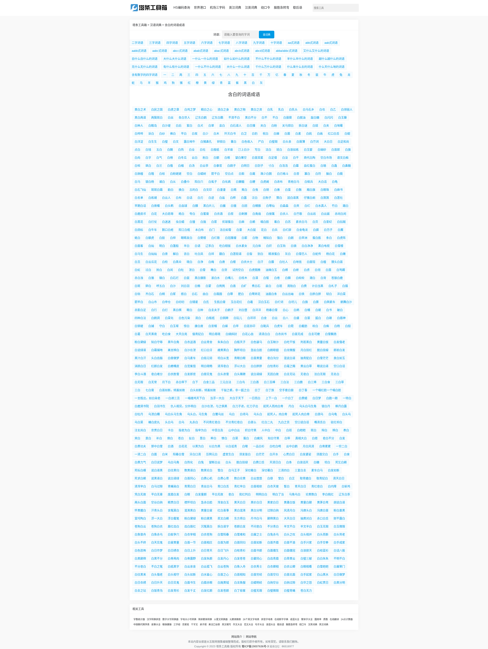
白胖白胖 (315, 293)
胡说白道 (339, 502)
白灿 (151, 245)
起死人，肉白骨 (277, 414)
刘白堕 (243, 310)
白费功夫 (140, 446)
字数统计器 (139, 619)
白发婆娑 (305, 454)
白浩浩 (283, 165)
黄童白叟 (206, 510)
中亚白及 (217, 430)
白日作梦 (157, 550)
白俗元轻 (206, 358)
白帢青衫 (240, 550)
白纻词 (279, 302)
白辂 (323, 165)
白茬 (231, 213)
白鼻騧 (346, 165)
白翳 (299, 189)
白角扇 (256, 213)
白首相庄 (206, 542)
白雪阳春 (223, 534)
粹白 (213, 438)
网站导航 (251, 636)
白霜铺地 (157, 350)
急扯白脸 (256, 350)
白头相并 (306, 534)
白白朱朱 (322, 558)
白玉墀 (174, 326)
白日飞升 (223, 550)
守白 (162, 326)
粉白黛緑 (140, 342)
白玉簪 (342, 117)
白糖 (316, 462)
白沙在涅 (190, 350)
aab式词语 (331, 42)
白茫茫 (260, 454)
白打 (165, 310)
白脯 (223, 205)
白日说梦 (157, 462)
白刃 (200, 197)
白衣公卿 (289, 566)
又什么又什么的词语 (316, 50)
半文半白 (306, 526)
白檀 (323, 261)
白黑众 (177, 261)
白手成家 (339, 542)
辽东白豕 (344, 494)
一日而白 (254, 398)
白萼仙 (270, 205)
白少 (205, 133)
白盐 (222, 197)
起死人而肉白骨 (273, 406)
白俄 (170, 165)
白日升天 (157, 582)
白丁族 (270, 390)
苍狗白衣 (157, 526)
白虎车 (278, 326)
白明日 (245, 165)
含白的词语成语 (175, 25)
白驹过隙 (289, 582)
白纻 (307, 205)
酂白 (279, 197)
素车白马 (317, 470)
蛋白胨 (316, 237)
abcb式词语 (242, 50)
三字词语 (155, 42)
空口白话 (339, 366)
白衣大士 (246, 261)
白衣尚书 (281, 334)
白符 (318, 173)
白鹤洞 (155, 318)
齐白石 (149, 293)
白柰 (165, 253)
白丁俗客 (240, 590)
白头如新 (190, 574)
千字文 (194, 624)
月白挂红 (306, 350)
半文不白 (289, 526)
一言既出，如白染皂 (147, 398)
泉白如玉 (339, 358)
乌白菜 (139, 422)
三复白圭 (300, 470)
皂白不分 (328, 438)
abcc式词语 (180, 50)
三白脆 (298, 382)
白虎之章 (173, 109)
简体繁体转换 (205, 619)
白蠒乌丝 (218, 414)
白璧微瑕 (273, 590)
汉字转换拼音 (154, 619)
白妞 (315, 125)
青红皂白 (317, 486)
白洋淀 (139, 141)
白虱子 (212, 181)
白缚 (285, 269)
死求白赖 (140, 478)
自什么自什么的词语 (144, 58)
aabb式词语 (139, 50)
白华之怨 (306, 582)
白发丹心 (223, 558)
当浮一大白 (217, 398)
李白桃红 (328, 494)
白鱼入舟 (240, 566)
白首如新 (256, 542)
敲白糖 (315, 117)
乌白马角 (173, 462)
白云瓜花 (151, 261)
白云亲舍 (190, 566)
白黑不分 (157, 558)
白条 (289, 462)
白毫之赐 (289, 366)
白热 (181, 149)
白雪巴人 (301, 253)
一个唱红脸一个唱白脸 (326, 390)
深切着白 (250, 470)
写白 (257, 149)
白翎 (317, 269)
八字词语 (241, 42)
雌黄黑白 (223, 350)
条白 (329, 237)
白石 (194, 293)
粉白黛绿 (190, 518)
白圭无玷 (289, 374)
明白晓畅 (206, 366)
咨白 (186, 253)
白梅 (211, 261)
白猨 (192, 221)
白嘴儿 (229, 277)
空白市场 (326, 157)
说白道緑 (256, 374)
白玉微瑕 (339, 526)
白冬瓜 (182, 157)
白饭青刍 (157, 590)
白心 (285, 310)
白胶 (162, 237)
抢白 (159, 269)
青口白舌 (223, 486)
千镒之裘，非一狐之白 (235, 390)
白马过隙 (157, 486)
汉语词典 (155, 25)
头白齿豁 (157, 358)
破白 (340, 310)
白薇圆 (218, 293)
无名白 (335, 374)
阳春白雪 (178, 454)
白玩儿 (238, 318)
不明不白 (339, 558)
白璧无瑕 (256, 590)
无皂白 (304, 374)
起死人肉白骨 (301, 414)
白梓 (173, 237)
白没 (285, 157)
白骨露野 (190, 558)
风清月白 (289, 510)
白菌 (287, 133)
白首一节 (190, 542)
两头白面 (140, 502)
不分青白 (273, 526)
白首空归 (273, 574)
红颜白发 (157, 366)
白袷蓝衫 (322, 550)
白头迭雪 (223, 374)
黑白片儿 (209, 205)
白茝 (214, 221)
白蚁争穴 (173, 534)
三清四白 (284, 470)
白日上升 (190, 550)
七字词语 (224, 42)
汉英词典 (251, 7)
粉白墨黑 (339, 510)
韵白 (170, 189)
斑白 (313, 430)
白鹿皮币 (140, 213)
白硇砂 (322, 149)
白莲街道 (236, 253)
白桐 (162, 293)
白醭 (195, 205)
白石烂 (174, 277)
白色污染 (184, 318)
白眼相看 (306, 566)
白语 (197, 245)
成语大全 (294, 619)
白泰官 (218, 165)
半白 (186, 245)
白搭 (315, 438)
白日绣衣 (173, 550)
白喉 (245, 446)
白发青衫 (173, 590)
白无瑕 (139, 382)
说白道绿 (173, 478)
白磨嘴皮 (173, 366)
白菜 (235, 438)
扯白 (192, 438)
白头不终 (140, 542)
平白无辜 (157, 494)
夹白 (263, 125)
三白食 (326, 382)
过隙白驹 (273, 510)
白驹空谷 (273, 582)
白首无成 (297, 334)
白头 (228, 462)
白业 (192, 149)
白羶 (151, 173)
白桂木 (243, 277)
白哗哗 (139, 133)
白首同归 (240, 542)
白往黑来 (140, 574)
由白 (205, 293)
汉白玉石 (264, 302)
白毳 (334, 165)
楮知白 (267, 237)
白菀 (291, 326)
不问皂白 (256, 526)
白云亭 (204, 165)
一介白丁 (288, 398)
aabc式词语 (159, 50)
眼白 (189, 310)
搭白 (184, 293)
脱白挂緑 (322, 350)
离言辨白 (173, 350)
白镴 (233, 205)
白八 (285, 318)
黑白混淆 (240, 510)
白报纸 (215, 149)
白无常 (152, 382)
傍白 (170, 438)
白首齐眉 (273, 542)
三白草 (339, 382)
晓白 (189, 261)
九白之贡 (284, 422)
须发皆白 (245, 454)
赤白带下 (181, 382)
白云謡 (325, 213)
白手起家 (306, 574)
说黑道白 (157, 478)
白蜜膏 (204, 213)
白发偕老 (339, 342)
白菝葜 (287, 117)
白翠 (211, 125)
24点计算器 (347, 619)
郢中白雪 (157, 446)
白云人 (166, 197)
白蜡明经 (256, 582)
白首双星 (257, 157)
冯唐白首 (322, 510)
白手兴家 (306, 542)
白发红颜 (206, 590)
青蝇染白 (173, 486)
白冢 (173, 293)
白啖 (137, 165)
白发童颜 (201, 494)
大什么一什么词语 (238, 66)
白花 (154, 213)
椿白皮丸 (154, 422)
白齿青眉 (273, 558)
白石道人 (236, 125)
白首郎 (335, 149)
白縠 (241, 173)
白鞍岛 (152, 125)
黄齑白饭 (289, 502)
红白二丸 (267, 422)
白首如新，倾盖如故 (172, 390)
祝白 (265, 133)
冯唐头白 (306, 510)
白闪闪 (328, 117)
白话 (189, 197)
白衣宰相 (190, 534)
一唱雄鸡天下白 (195, 398)
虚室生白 (228, 454)
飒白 (148, 165)
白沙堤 (166, 125)
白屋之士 (256, 534)
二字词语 (137, 42)
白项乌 (244, 414)
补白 (159, 438)
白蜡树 (201, 173)
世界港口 (200, 7)
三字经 (176, 624)
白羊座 (228, 149)
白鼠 (186, 277)
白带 (287, 438)
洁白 (268, 149)
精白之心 (206, 109)
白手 (336, 454)
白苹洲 (303, 237)
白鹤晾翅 (273, 350)
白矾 (309, 133)
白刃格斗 (282, 173)
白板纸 (210, 318)
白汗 (260, 261)
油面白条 (271, 293)
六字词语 (207, 42)
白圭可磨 (314, 334)
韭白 (222, 125)
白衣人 (284, 213)
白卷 (277, 277)
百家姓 (185, 624)
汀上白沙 (244, 149)
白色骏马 (256, 342)
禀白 (148, 438)
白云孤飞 (206, 566)
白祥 (211, 253)
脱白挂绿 (242, 462)
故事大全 (156, 624)
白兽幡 (155, 205)
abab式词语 (200, 50)
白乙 (333, 109)
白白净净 (307, 245)
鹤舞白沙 (346, 302)
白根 (227, 157)
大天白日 (289, 518)
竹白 (335, 205)
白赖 (252, 221)
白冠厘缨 (230, 237)
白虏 (307, 269)
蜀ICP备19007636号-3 (255, 646)
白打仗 (152, 221)
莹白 (281, 478)
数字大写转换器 (170, 619)
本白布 (199, 229)
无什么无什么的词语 (144, 66)
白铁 (301, 293)
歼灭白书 (230, 133)
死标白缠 (140, 470)
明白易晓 (214, 334)
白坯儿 (292, 302)
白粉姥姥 (175, 173)
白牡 (181, 269)
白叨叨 (180, 302)
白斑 (137, 285)
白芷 (292, 478)
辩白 (324, 430)
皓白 (181, 213)
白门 (212, 229)
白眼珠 (324, 189)
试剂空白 (238, 269)
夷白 (244, 189)
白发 (342, 438)
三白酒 (254, 382)
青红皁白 (240, 486)
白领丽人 (346, 109)
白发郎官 (190, 374)
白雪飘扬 (330, 334)
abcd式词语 (262, 50)
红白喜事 (223, 510)
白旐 (203, 221)
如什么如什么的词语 (237, 58)
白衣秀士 (256, 566)
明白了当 (278, 494)
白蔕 (230, 293)
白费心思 (223, 478)
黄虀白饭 (322, 342)
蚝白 (137, 237)
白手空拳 (322, 542)
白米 (165, 454)
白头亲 (287, 141)
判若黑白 (306, 342)
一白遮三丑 (172, 398)
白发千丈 (190, 590)
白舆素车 (329, 302)
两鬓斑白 (157, 117)
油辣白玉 (271, 269)
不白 (275, 117)
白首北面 (289, 574)
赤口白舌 (322, 518)
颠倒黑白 (273, 518)
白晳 (266, 277)
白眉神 (341, 318)
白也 (322, 109)
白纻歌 (215, 237)
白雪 (202, 269)
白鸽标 (139, 229)
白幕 (296, 165)
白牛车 (152, 229)
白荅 (296, 173)
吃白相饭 (225, 245)
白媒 (225, 326)
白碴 (329, 318)
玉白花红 (236, 302)
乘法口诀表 (214, 624)
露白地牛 (189, 141)
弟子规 (203, 624)
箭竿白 (139, 302)
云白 (194, 157)
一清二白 (140, 454)
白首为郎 (223, 542)
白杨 (337, 326)
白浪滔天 (302, 462)
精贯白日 (173, 502)
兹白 (268, 285)
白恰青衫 (273, 366)
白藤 (271, 261)
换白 (181, 189)
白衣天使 (273, 486)
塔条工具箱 (139, 25)
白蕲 (244, 237)
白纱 (162, 133)
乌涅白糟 (154, 414)
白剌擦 (243, 213)
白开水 (274, 454)
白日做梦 (339, 574)
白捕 (151, 326)
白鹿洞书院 (142, 406)
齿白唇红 (190, 526)
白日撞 (251, 125)
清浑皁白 (140, 486)
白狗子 (267, 197)
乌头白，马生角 (197, 414)
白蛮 (288, 189)
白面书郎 (256, 550)
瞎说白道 (322, 366)
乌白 (232, 414)
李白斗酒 (140, 374)
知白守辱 (157, 342)
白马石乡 (308, 109)
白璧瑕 (273, 141)
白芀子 (328, 229)
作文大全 (237, 624)
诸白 (162, 181)
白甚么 (252, 422)
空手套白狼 (286, 390)
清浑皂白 (223, 366)
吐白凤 (199, 253)
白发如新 (333, 470)
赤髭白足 (140, 310)
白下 (195, 382)
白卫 (244, 133)
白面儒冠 (289, 550)
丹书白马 (256, 518)
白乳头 (293, 109)
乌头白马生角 (307, 406)
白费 (304, 285)
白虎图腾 (254, 269)
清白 (198, 318)
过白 (148, 269)
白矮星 (193, 302)
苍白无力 (306, 590)
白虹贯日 (322, 582)
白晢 (249, 253)
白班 (289, 430)
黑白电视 (324, 245)
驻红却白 (336, 422)
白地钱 (297, 261)
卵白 (148, 285)
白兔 (201, 462)
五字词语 (189, 42)
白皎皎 (300, 277)
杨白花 (330, 253)
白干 (296, 157)
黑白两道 (140, 117)
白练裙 (152, 197)
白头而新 (322, 534)
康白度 (199, 326)
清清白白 (264, 334)
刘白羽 (185, 285)
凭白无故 (140, 494)
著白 (233, 141)
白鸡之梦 (190, 109)
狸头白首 (337, 261)
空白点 (229, 173)
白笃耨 (340, 269)
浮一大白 (157, 518)
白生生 (152, 141)
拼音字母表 (267, 619)
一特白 (347, 398)
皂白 (231, 494)
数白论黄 (240, 478)
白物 (255, 237)
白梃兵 (308, 181)
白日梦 (316, 398)
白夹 (326, 125)
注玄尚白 (140, 430)
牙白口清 (195, 454)
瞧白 (213, 269)
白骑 (293, 245)
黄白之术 (140, 109)
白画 (320, 133)
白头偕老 (157, 574)
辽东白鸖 (217, 117)
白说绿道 (140, 350)
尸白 (261, 141)
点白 (137, 149)
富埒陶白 (140, 518)
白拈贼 (341, 221)
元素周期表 (235, 619)
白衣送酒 (190, 342)
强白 (280, 237)
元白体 (256, 245)
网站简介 (236, 636)
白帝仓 (166, 302)
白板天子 (240, 342)
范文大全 (248, 624)
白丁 (257, 390)
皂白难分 (157, 374)
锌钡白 (221, 141)
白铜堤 (139, 326)
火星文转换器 (221, 619)
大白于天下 (237, 398)
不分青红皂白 (234, 422)
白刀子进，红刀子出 (245, 406)
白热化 (188, 462)
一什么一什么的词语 (205, 58)
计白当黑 (317, 285)
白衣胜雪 (173, 374)
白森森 (284, 205)
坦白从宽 (223, 358)
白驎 (288, 277)
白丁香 (303, 390)
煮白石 (256, 285)
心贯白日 (289, 454)
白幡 (307, 310)
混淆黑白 (190, 510)
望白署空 (241, 157)
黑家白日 (273, 502)
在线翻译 (334, 619)
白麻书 (338, 189)
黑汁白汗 (140, 358)
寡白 (307, 173)
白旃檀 (139, 173)
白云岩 (311, 213)
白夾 (296, 205)
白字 (148, 157)
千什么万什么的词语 (268, 66)
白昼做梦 (173, 358)
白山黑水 (322, 574)
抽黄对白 (306, 518)
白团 (244, 205)
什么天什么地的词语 (331, 66)
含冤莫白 (173, 510)
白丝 (170, 117)
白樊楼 (201, 237)
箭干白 (215, 173)
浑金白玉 (223, 502)
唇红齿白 (173, 526)
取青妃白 (322, 478)
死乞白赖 (341, 462)
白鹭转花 (254, 293)
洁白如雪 (225, 229)
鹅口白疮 (167, 229)
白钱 (148, 149)
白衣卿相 (273, 566)
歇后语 (297, 7)
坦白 (327, 462)
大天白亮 (181, 334)
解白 (176, 253)
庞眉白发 (173, 494)
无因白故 (273, 374)
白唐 (222, 261)
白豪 (239, 229)
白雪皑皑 (322, 566)
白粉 (274, 125)
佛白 (173, 133)
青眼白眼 (240, 358)
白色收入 (247, 141)
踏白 (345, 205)
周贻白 (291, 285)
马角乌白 (294, 494)
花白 (264, 229)
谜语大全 (270, 624)
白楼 (233, 261)
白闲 (170, 269)
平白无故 (217, 494)
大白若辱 (167, 213)
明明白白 (261, 494)
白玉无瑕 (322, 526)
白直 (233, 285)
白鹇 (296, 310)
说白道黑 (157, 470)
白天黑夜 (151, 334)
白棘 (276, 133)
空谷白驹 (157, 502)
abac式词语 (221, 50)
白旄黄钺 (223, 582)
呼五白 (160, 285)
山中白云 (234, 430)
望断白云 (214, 462)
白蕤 (340, 173)
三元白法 (225, 382)
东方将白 (240, 518)
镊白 (162, 277)
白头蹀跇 (240, 374)
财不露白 (339, 518)
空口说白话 (302, 422)
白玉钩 (281, 245)
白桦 (233, 197)
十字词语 (276, 42)
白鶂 (233, 189)
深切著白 (267, 470)
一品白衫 (258, 446)
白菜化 (169, 318)
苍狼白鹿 (337, 277)
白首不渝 (289, 542)
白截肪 (303, 326)
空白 (189, 173)
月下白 (166, 382)
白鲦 (197, 285)
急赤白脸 (206, 502)
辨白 (335, 430)
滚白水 (215, 277)
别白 (260, 253)
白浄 (200, 261)
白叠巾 (185, 181)
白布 (178, 197)
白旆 (305, 302)
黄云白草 (306, 366)
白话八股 (339, 550)
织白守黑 (250, 430)
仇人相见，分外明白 (183, 406)
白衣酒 (218, 213)
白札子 (332, 285)
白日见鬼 (173, 582)
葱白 (202, 438)
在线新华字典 (281, 619)
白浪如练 (293, 149)
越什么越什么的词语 (331, 58)
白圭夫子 (214, 310)
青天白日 (300, 486)
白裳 (307, 318)
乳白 (281, 109)
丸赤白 (193, 422)
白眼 (187, 494)
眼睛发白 (186, 237)
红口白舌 (333, 133)
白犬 (200, 125)
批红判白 (245, 494)
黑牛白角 (173, 342)
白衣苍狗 (206, 534)
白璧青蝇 (289, 590)
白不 (264, 117)
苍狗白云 (140, 526)
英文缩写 (226, 624)
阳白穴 (199, 181)
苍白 (181, 438)
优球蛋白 (228, 221)
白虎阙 (264, 181)
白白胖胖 (256, 366)
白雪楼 (339, 245)
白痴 (326, 326)
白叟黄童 (173, 542)
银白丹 (326, 406)
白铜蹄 (224, 318)
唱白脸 (264, 221)
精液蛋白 (274, 253)
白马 (137, 181)
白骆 (151, 277)
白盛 (296, 318)
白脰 (348, 326)
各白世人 (184, 117)
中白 (278, 430)
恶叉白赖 (223, 518)
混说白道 (289, 358)
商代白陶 (309, 157)
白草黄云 (289, 558)
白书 (329, 310)
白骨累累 (325, 446)
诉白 (151, 133)
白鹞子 (231, 165)
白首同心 (190, 478)
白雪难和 (240, 534)
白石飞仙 (140, 189)
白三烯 (312, 382)
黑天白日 (240, 502)
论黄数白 (311, 494)
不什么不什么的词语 (268, 58)
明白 (162, 245)
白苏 (288, 221)
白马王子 (234, 470)
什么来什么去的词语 (300, 66)
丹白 (291, 406)
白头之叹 (289, 534)
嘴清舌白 (320, 422)
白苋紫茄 (190, 366)
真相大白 (301, 438)
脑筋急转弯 (281, 7)
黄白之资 (256, 109)
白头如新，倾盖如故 (203, 390)
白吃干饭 (289, 342)
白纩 (244, 285)
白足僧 (272, 157)
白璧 (165, 141)
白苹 (236, 326)
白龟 (335, 181)
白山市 (152, 302)
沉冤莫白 (206, 526)
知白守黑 (273, 438)
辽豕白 (209, 245)
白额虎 (149, 237)
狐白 (318, 318)
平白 (184, 133)
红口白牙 (206, 350)
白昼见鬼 (206, 374)
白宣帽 (212, 326)
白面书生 (190, 582)
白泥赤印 (249, 326)
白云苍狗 (223, 566)
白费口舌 (258, 462)
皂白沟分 (273, 358)
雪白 (220, 470)
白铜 (266, 189)
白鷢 (340, 229)
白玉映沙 (273, 342)
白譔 (316, 229)
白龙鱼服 (240, 582)
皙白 (287, 486)
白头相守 (173, 574)
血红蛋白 (309, 165)
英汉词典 (235, 7)
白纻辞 (287, 229)
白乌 (181, 422)
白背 (323, 277)
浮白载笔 (173, 518)
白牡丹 (139, 414)
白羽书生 (159, 406)
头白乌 (169, 422)
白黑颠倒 (140, 558)
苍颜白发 (240, 526)
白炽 (269, 245)
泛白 (255, 197)
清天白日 (338, 478)
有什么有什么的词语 (176, 66)
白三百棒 (269, 382)
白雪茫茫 (322, 358)
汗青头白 (157, 510)
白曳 (255, 189)
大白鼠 (251, 229)
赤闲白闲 (340, 213)
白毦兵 (264, 326)
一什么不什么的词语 (208, 66)
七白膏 (149, 390)
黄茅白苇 (322, 502)
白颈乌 (319, 414)
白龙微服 (289, 350)
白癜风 (258, 438)
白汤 (192, 165)
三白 (137, 390)
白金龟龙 (302, 229)
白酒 (170, 446)
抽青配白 (306, 358)
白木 (216, 133)
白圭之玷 (140, 590)
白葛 (137, 334)
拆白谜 (303, 125)
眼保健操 (167, 624)
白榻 (181, 165)
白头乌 (346, 414)
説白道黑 (293, 197)
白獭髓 (240, 181)
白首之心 (223, 574)
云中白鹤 (292, 446)
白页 (315, 221)
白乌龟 (332, 414)
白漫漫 (221, 189)
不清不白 (234, 117)
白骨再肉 (173, 558)
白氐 (206, 302)
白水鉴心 (206, 574)
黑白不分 (250, 117)
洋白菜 (341, 293)
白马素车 (190, 358)
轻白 (329, 293)
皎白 (315, 326)
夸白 (192, 213)
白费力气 (140, 462)
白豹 (255, 133)
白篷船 (174, 245)
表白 (346, 430)
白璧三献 (306, 558)
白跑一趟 (332, 398)
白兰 (159, 165)
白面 (154, 454)
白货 (224, 269)
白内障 (332, 486)
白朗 (291, 237)
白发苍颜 (223, 590)
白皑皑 (301, 430)
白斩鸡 (346, 486)
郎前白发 (339, 350)
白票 (316, 302)
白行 (154, 310)
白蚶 (347, 133)
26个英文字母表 (251, 619)
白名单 (139, 197)
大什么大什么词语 (174, 58)
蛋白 (246, 438)
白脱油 (301, 117)
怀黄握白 (140, 510)
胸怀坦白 (240, 350)
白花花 (183, 446)
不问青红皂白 (211, 422)
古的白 (193, 189)
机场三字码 (217, 7)
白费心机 (206, 478)
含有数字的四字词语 (144, 74)
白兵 (275, 229)
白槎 (318, 310)
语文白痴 (342, 157)
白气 (159, 157)
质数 (325, 619)
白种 (200, 310)
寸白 (271, 165)
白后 (178, 125)
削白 (205, 157)
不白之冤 (157, 566)
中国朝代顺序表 (141, 624)
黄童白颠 (306, 502)
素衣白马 (301, 221)
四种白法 (140, 318)
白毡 (137, 293)
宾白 (137, 438)
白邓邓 (251, 318)
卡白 (170, 430)
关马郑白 (288, 125)
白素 (298, 133)
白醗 (170, 149)
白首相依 (256, 486)
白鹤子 (229, 310)
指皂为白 (184, 430)
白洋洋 (256, 310)
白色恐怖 (140, 550)
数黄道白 (190, 470)
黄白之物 (240, 109)
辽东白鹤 (201, 117)
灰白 (288, 253)
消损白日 (140, 366)
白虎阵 (341, 237)
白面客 (139, 245)
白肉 (137, 157)
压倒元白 (212, 454)
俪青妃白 (198, 334)
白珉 (279, 285)
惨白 (224, 438)
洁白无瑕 (320, 374)
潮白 (312, 277)
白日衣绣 (140, 582)
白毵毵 (220, 285)
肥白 (241, 293)
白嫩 (343, 253)
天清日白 (275, 462)
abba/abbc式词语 (286, 50)
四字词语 (172, 42)
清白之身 (223, 109)
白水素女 (241, 245)
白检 (165, 261)
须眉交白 (322, 454)
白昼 (270, 478)
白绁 (296, 269)
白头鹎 (169, 205)
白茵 (328, 269)
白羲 (250, 302)
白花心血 (248, 334)
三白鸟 (240, 382)
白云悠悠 (256, 478)
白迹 (211, 197)
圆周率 (318, 619)
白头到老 (339, 534)
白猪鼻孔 (206, 141)
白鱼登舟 (140, 534)
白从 (173, 181)
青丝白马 (206, 486)
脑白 (329, 173)
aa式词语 (293, 42)
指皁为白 (201, 430)
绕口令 (265, 7)
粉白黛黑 (206, 518)
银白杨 (149, 181)
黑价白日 (256, 502)
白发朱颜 (206, 558)
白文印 (207, 189)
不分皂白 (140, 566)
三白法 (284, 382)
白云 (275, 318)
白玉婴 (308, 149)
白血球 (183, 205)
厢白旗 (311, 189)
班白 (279, 149)
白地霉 (338, 125)
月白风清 (308, 446)
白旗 (348, 149)
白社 (202, 149)
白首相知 (240, 574)
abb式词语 (312, 42)
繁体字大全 (307, 619)
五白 (159, 149)
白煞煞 (324, 197)
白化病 (226, 181)
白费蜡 (303, 398)
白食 (347, 454)
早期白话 (140, 205)
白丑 (137, 261)
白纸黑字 (173, 566)
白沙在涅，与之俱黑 (214, 406)
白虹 (137, 269)
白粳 (252, 181)
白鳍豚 (256, 205)
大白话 (322, 181)
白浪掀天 (306, 550)
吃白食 (166, 334)
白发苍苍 (240, 558)
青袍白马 (293, 181)
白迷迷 (166, 221)
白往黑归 (173, 470)
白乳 (270, 109)
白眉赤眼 (206, 582)
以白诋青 (231, 446)
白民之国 (157, 109)
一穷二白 (341, 446)
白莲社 (338, 197)
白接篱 (270, 213)
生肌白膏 (220, 302)
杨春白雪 (272, 310)
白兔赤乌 (273, 534)
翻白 (222, 253)
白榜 (170, 157)
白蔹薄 (300, 141)
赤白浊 (139, 277)
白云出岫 (288, 293)
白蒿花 (139, 221)
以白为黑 (214, 446)
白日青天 (206, 550)
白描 (345, 285)
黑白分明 (256, 510)
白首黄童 (256, 358)
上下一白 (271, 398)
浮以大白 (240, 366)
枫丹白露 (341, 406)
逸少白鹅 (266, 173)
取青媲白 (305, 478)
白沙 (173, 285)
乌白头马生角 (173, 414)
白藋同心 (256, 558)
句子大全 (259, 624)
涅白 (192, 269)
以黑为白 (198, 446)
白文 (176, 141)
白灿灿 (152, 253)
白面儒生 (273, 550)
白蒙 (208, 285)
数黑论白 (206, 470)
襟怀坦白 (190, 502)
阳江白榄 (184, 229)
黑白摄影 (200, 277)
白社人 (283, 261)
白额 (216, 157)
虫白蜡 (180, 221)
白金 (264, 318)
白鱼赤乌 (157, 534)
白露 (244, 197)
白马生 (139, 253)
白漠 (255, 277)
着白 (277, 221)
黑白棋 (177, 310)
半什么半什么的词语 (300, 58)
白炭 (194, 133)
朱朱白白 (223, 342)
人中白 (266, 430)
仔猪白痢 (309, 197)
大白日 (328, 141)
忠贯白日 (157, 430)
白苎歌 (298, 213)
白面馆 (311, 261)
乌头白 (258, 414)
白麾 (252, 173)
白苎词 (314, 141)
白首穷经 (256, 574)
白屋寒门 (339, 566)
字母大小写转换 (188, 619)
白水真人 (321, 205)
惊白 (186, 326)
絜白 (189, 125)
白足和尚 (343, 141)
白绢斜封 (231, 334)
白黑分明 (339, 582)
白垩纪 (327, 221)
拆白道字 (223, 526)
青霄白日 (190, 486)
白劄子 (259, 165)
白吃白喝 (275, 446)
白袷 (162, 173)
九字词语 (259, 42)
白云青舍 (206, 342)
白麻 (241, 221)
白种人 (139, 125)
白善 (277, 189)
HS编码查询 (181, 7)
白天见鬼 (157, 542)
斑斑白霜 (157, 189)
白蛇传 (316, 253)
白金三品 (209, 382)
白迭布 (278, 181)
